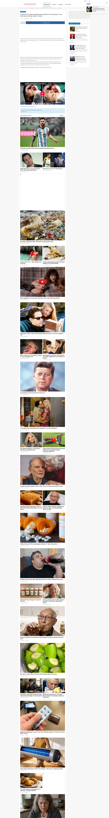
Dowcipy (54, 4)
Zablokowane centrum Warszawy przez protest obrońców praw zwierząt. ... (80, 58)
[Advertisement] (42, 31)
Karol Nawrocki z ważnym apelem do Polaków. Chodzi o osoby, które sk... (81, 36)
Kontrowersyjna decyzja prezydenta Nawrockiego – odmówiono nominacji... (81, 47)
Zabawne (60, 4)
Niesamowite (47, 4)
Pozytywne (68, 4)
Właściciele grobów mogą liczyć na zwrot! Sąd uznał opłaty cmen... (81, 28)
